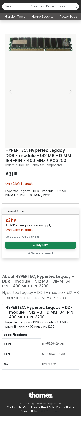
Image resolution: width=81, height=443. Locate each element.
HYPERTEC (21, 165)
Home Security (42, 16)
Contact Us (14, 407)
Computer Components (46, 165)
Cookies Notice (29, 411)
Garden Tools (15, 16)
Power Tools (69, 16)
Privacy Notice (65, 407)
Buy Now (42, 245)
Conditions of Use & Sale (38, 407)
